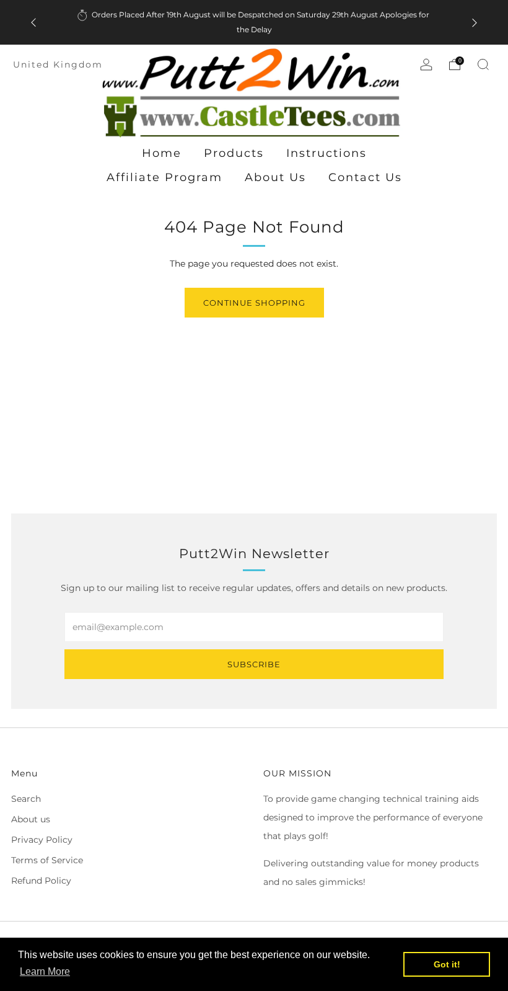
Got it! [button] (447, 964)
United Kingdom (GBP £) (83, 64)
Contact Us (365, 177)
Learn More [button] (45, 971)
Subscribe (254, 664)
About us (30, 819)
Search (26, 798)
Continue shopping (254, 303)
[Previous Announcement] (33, 22)
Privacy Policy (41, 839)
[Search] (483, 64)
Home (162, 153)
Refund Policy (41, 880)
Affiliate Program (164, 177)
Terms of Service (47, 860)
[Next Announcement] (474, 22)
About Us (275, 177)
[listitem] (254, 22)
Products (234, 153)
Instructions (326, 153)
